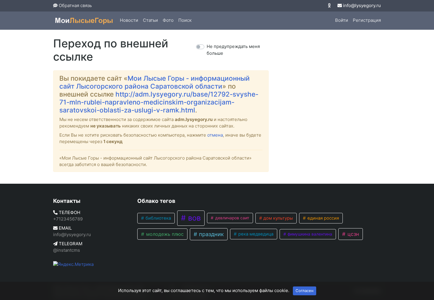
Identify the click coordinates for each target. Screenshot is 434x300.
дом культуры (277, 218)
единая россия (322, 218)
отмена (215, 135)
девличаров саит (231, 218)
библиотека (157, 218)
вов (193, 217)
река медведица (255, 234)
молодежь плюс (164, 234)
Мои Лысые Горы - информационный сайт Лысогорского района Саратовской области (154, 82)
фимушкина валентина (309, 234)
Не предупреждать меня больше (233, 50)
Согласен (305, 290)
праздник (211, 234)
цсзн (352, 234)
